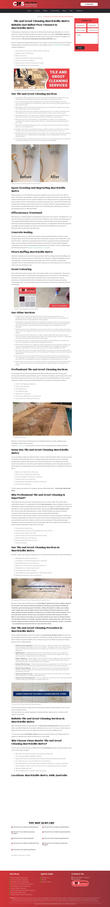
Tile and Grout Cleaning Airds (23, 838)
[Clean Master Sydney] (25, 4)
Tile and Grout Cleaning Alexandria (56, 838)
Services (37, 10)
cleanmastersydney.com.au (54, 904)
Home (29, 10)
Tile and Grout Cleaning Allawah (24, 849)
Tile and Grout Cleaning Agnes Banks (57, 832)
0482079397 (58, 45)
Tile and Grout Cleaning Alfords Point (26, 843)
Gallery (45, 10)
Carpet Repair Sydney (18, 888)
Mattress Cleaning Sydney (20, 882)
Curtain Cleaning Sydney (19, 880)
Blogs (64, 10)
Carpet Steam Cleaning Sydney (21, 894)
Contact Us (79, 10)
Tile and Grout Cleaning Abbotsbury (25, 827)
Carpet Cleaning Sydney (19, 877)
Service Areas (55, 10)
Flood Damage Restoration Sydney (23, 890)
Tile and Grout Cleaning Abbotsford (56, 827)
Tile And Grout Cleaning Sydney (22, 884)
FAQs (71, 10)
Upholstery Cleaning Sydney (21, 886)
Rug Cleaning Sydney (18, 892)
